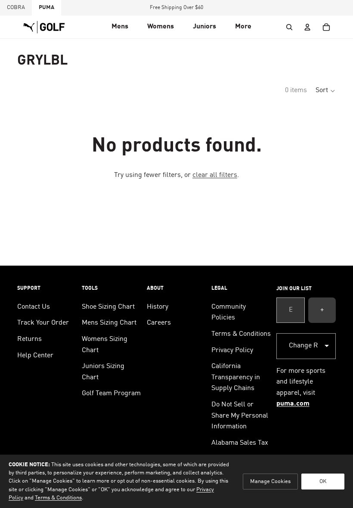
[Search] (289, 27)
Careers (159, 322)
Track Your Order (43, 322)
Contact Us (33, 307)
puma (46, 7)
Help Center (35, 355)
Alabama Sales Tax (239, 443)
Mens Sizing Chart (109, 322)
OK (322, 481)
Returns (29, 339)
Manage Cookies (270, 481)
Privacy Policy (232, 350)
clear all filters (214, 175)
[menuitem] (243, 27)
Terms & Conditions (241, 334)
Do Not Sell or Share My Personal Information (239, 415)
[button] (120, 27)
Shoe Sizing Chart (108, 307)
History (157, 307)
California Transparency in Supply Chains (235, 377)
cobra (16, 7)
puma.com (293, 403)
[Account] (307, 27)
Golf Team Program (111, 393)
